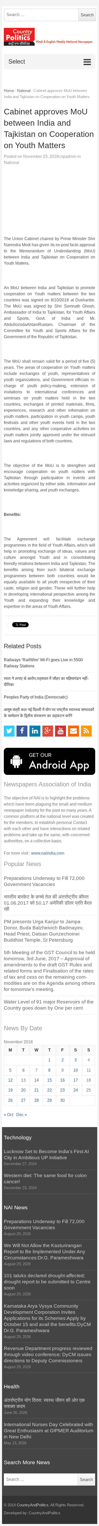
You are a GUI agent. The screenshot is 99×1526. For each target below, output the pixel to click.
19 (10, 1090)
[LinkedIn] (34, 731)
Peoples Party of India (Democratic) (36, 697)
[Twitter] (9, 731)
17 (75, 1080)
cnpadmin (67, 156)
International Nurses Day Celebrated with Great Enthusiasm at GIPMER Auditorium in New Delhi (48, 1430)
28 (36, 1100)
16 (62, 1080)
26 (10, 1100)
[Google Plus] (47, 731)
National (23, 91)
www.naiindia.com (47, 853)
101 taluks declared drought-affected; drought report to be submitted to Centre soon (47, 1282)
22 (49, 1090)
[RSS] (86, 731)
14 (36, 1080)
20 (23, 1090)
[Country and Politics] (49, 37)
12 (10, 1080)
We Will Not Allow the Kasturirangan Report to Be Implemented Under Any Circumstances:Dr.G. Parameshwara (44, 1251)
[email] (73, 731)
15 (49, 1080)
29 (49, 1100)
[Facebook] (21, 731)
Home (9, 91)
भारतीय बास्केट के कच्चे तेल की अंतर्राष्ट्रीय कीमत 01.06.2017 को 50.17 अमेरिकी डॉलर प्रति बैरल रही (48, 903)
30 (62, 1100)
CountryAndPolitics (32, 1505)
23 (62, 1090)
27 (23, 1100)
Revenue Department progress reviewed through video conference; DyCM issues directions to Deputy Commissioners (48, 1354)
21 (36, 1090)
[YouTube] (60, 731)
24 (75, 1090)
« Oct (8, 1115)
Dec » (21, 1115)
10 (75, 1070)
